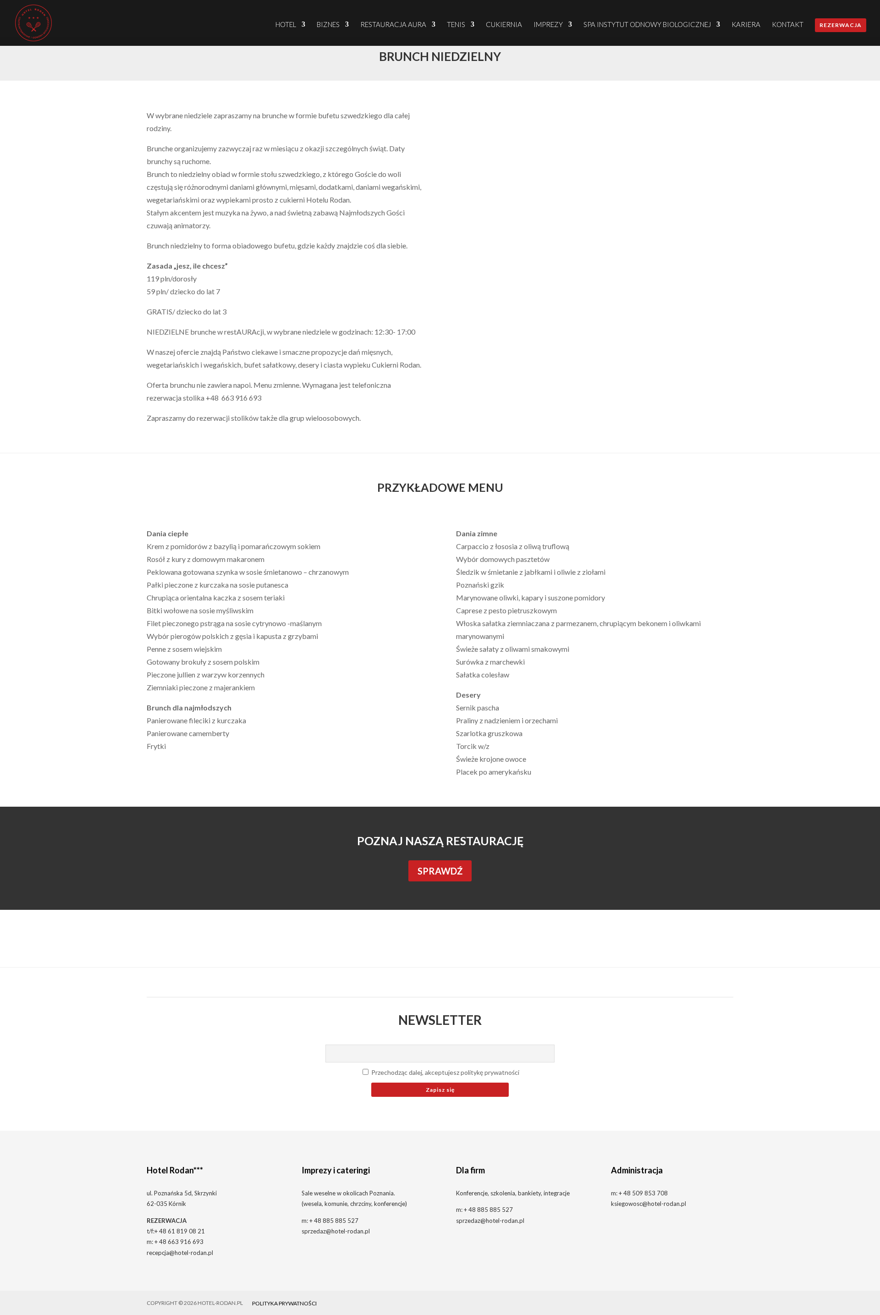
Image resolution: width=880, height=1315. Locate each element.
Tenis (456, 24)
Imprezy (548, 24)
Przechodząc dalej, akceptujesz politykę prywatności (444, 1072)
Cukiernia (504, 24)
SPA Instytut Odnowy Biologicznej (647, 24)
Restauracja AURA (393, 24)
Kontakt (787, 24)
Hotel (285, 24)
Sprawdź (440, 870)
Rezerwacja (841, 25)
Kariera (746, 24)
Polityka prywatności (284, 1303)
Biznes (328, 24)
